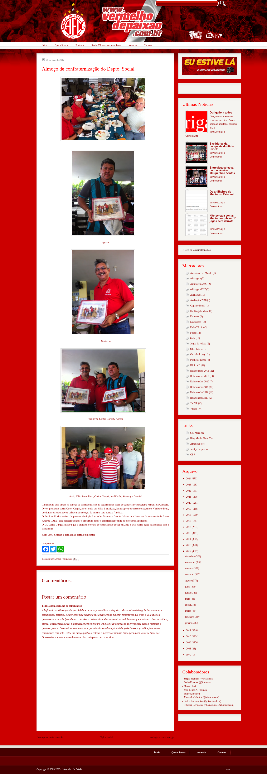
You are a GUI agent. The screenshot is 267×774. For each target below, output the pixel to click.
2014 (189, 539)
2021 (189, 496)
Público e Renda (198, 359)
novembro (190, 562)
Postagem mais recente (50, 737)
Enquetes (194, 316)
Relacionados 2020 (199, 381)
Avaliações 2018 (198, 300)
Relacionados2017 (199, 397)
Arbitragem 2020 (198, 283)
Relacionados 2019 (199, 376)
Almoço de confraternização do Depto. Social (88, 69)
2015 (189, 533)
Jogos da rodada (198, 343)
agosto (188, 580)
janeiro (189, 622)
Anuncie (132, 45)
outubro (189, 568)
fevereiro (190, 616)
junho (188, 592)
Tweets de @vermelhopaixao (196, 249)
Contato (148, 45)
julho (188, 586)
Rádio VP (195, 365)
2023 (189, 484)
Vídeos (193, 408)
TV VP (194, 403)
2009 (189, 642)
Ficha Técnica (197, 327)
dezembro (190, 556)
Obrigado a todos (221, 112)
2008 (189, 648)
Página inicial (106, 737)
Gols (192, 338)
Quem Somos (61, 45)
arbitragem (195, 278)
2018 (189, 514)
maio (188, 598)
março (188, 610)
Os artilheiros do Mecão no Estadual (222, 193)
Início (44, 45)
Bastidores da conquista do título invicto (222, 146)
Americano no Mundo (201, 273)
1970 (189, 654)
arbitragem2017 (198, 289)
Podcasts (80, 45)
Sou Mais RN (197, 432)
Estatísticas (195, 321)
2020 (189, 502)
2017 (189, 520)
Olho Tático (196, 349)
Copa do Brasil (197, 305)
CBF (192, 454)
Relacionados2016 (199, 392)
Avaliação (195, 294)
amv (228, 769)
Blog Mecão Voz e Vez (201, 438)
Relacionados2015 (199, 387)
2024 (189, 478)
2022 (189, 490)
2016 (189, 527)
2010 (189, 636)
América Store (197, 443)
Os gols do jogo (198, 354)
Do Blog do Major (199, 311)
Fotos (193, 332)
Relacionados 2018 (199, 370)
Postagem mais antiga (161, 737)
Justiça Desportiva (199, 449)
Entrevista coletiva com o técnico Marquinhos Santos (222, 170)
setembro (190, 574)
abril (187, 604)
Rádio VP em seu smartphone (106, 45)
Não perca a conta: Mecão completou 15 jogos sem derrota (223, 218)
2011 (189, 630)
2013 (189, 545)
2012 (189, 551)
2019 (189, 508)
